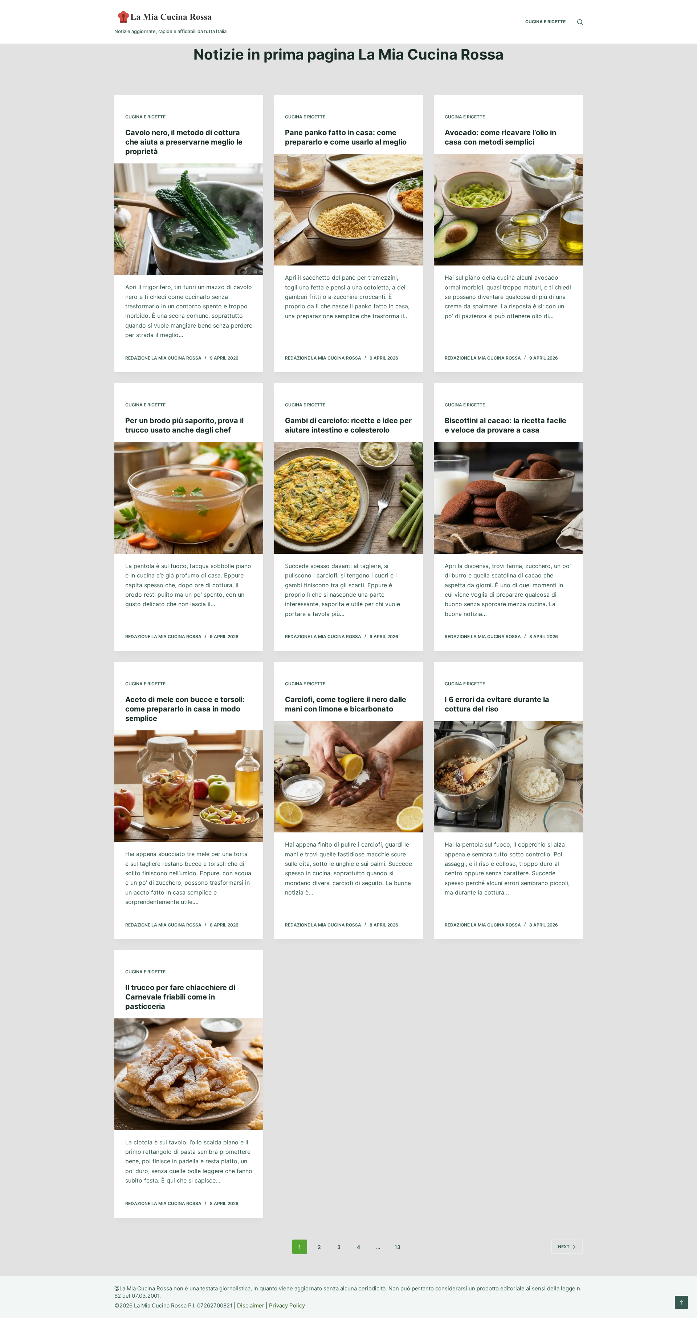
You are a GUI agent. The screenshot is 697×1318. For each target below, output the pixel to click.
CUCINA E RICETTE (545, 21)
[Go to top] (681, 1302)
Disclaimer (250, 1305)
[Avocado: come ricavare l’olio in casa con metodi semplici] (508, 210)
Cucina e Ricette (145, 116)
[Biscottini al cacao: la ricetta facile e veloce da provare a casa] (508, 498)
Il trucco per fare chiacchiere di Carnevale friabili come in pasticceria (180, 997)
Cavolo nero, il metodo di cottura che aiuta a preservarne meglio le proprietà (183, 142)
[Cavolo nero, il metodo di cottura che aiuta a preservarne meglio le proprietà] (188, 219)
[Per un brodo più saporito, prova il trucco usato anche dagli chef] (188, 498)
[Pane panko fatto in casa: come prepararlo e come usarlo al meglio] (348, 210)
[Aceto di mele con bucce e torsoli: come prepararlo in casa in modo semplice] (188, 786)
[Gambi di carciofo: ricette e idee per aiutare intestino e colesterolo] (348, 498)
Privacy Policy (287, 1305)
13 (397, 1247)
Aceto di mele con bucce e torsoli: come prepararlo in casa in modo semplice (185, 709)
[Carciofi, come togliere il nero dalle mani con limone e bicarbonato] (348, 777)
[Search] (580, 22)
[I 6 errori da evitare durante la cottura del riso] (508, 777)
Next (564, 1246)
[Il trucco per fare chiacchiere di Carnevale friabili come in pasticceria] (188, 1074)
